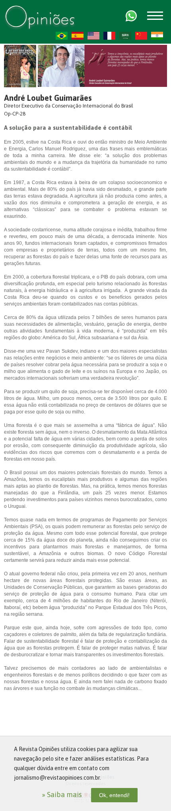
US (93, 36)
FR (109, 36)
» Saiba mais (62, 794)
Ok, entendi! (114, 795)
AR (125, 36)
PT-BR (62, 36)
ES (78, 36)
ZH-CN (141, 36)
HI (157, 36)
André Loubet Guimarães (48, 97)
